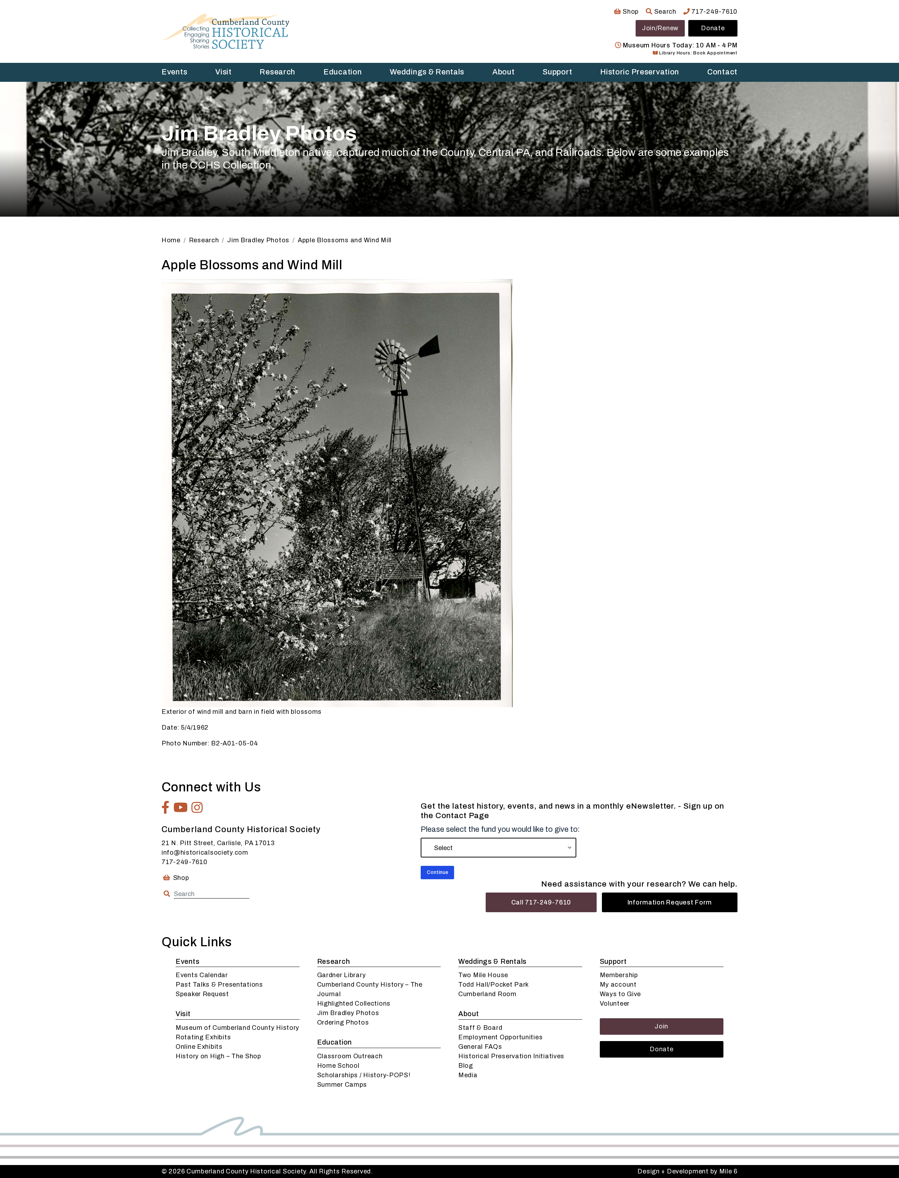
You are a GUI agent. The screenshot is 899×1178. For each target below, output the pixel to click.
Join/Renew (660, 28)
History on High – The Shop (218, 1056)
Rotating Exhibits (203, 1037)
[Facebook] (166, 807)
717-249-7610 (713, 11)
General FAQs (480, 1046)
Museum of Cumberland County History (237, 1027)
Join (661, 1026)
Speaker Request (202, 994)
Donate (712, 28)
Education (342, 72)
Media (468, 1075)
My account (618, 984)
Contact (722, 72)
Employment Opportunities (500, 1037)
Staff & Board (480, 1027)
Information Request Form (670, 902)
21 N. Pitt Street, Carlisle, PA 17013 (218, 843)
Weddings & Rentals (427, 72)
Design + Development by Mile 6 (687, 1171)
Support (557, 72)
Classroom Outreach (350, 1056)
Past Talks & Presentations (219, 984)
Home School (338, 1065)
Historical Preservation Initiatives (511, 1056)
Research (277, 72)
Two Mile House (483, 975)
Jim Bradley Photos (348, 1012)
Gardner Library (341, 975)
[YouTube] (180, 807)
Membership (619, 975)
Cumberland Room (487, 994)
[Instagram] (197, 807)
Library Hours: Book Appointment (697, 53)
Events (174, 72)
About (503, 72)
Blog (465, 1065)
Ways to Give (620, 994)
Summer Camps (342, 1084)
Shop (630, 11)
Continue (437, 872)
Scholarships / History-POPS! (364, 1075)
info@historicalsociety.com (205, 852)
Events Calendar (202, 975)
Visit (223, 72)
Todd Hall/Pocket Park (493, 984)
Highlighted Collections (354, 1003)
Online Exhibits (199, 1046)
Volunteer (615, 1003)
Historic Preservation (639, 72)
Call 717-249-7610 (541, 902)
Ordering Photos (343, 1022)
